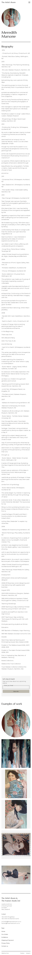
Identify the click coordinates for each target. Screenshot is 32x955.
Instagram (28, 953)
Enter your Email (8, 685)
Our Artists (4, 934)
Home (3, 931)
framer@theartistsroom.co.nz (10, 923)
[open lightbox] (16, 723)
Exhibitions (4, 937)
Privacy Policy (5, 943)
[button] (29, 2)
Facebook (22, 953)
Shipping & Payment (7, 940)
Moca (7, 953)
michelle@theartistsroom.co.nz (11, 921)
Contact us (4, 946)
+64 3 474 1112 (5, 918)
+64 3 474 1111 (5, 917)
